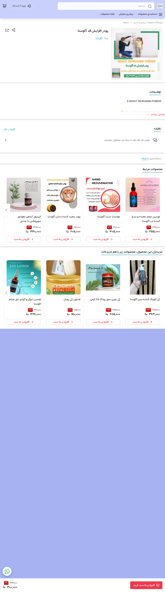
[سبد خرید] (4, 6)
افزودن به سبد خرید (144, 585)
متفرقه (126, 22)
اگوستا (99, 38)
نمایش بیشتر (158, 114)
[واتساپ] (7, 571)
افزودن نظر (9, 129)
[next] (6, 210)
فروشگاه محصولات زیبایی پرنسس (147, 22)
